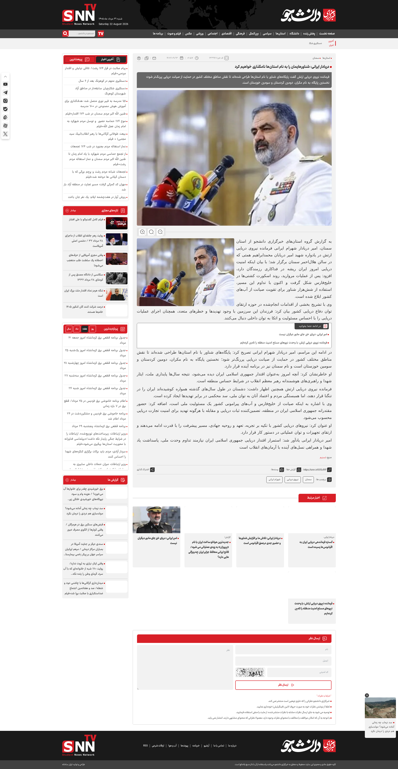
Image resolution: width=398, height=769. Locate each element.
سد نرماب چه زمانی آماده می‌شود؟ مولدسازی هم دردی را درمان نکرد (84, 511)
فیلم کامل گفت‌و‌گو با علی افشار (86, 219)
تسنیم (323, 457)
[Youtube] (5, 84)
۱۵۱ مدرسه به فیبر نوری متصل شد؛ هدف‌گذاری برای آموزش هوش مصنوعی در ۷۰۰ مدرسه (95, 104)
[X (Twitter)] (5, 134)
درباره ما (232, 745)
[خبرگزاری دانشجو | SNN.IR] (308, 15)
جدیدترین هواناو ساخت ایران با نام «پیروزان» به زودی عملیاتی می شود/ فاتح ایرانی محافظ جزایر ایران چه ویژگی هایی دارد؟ (208, 550)
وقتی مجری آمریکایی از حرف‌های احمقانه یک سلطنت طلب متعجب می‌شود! (85, 260)
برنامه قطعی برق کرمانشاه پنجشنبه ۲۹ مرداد (99, 426)
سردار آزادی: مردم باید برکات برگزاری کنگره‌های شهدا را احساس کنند (95, 454)
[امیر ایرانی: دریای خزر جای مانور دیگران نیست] (156, 519)
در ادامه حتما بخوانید (310, 326)
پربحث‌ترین (76, 59)
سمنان (316, 58)
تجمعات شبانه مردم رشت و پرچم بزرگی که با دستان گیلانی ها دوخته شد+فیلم (99, 174)
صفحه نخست (327, 34)
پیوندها (184, 745)
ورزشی (200, 34)
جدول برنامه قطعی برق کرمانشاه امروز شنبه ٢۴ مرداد (97, 391)
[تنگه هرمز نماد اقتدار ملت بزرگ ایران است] (116, 294)
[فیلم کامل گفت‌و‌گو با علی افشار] (116, 223)
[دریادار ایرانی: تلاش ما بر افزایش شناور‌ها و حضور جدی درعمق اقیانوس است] (260, 519)
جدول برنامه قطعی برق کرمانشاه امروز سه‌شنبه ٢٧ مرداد (95, 378)
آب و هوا (172, 745)
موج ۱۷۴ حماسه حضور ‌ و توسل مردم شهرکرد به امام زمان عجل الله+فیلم (96, 124)
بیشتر (70, 211)
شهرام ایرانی (274, 479)
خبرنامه (196, 745)
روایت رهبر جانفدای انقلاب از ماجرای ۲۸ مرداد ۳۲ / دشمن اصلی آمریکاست (84, 241)
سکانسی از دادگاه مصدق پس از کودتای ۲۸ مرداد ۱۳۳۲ (86, 277)
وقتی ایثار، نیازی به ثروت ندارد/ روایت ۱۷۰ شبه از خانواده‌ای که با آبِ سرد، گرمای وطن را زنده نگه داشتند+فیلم (83, 569)
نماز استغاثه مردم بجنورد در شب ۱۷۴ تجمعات (98, 146)
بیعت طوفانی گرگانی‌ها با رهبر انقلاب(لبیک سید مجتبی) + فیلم (97, 136)
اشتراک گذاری (143, 469)
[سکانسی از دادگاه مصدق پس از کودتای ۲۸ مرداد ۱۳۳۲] (116, 278)
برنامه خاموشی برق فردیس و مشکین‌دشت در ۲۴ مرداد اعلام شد (96, 416)
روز (92, 329)
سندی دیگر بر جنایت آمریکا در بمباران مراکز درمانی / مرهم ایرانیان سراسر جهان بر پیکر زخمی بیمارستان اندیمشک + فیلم (83, 549)
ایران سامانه (67, 765)
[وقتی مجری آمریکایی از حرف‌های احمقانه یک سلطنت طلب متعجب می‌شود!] (116, 259)
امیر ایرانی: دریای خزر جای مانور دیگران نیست (303, 334)
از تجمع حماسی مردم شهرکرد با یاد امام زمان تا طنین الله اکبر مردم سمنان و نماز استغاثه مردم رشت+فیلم (97, 159)
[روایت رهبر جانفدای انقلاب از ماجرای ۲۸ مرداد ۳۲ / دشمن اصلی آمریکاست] (116, 239)
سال (69, 329)
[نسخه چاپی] (139, 58)
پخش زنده (309, 34)
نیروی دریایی (292, 479)
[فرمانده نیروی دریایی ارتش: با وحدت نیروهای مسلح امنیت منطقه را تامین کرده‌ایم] (312, 585)
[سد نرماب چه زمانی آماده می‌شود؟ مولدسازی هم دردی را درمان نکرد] (116, 512)
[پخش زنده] (101, 33)
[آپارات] (5, 125)
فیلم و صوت (174, 34)
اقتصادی (227, 34)
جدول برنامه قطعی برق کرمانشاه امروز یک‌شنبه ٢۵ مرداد (95, 353)
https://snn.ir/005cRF (314, 469)
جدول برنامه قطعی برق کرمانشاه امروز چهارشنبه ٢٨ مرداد (95, 366)
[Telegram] (5, 92)
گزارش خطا (291, 470)
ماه (76, 329)
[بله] (5, 109)
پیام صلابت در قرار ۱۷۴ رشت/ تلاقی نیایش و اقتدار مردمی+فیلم (95, 71)
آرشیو (206, 745)
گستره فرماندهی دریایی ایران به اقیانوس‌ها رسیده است (316, 545)
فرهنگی (240, 34)
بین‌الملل (254, 34)
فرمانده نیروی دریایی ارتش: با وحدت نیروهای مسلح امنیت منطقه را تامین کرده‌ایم (283, 342)
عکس (188, 34)
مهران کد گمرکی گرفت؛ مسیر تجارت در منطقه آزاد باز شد (95, 187)
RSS (145, 745)
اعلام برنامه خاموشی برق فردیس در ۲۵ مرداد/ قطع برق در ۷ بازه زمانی (95, 404)
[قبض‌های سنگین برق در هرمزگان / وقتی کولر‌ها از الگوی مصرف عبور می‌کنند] (116, 528)
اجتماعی (212, 34)
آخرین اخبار (107, 59)
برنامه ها (158, 34)
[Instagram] (5, 100)
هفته (85, 329)
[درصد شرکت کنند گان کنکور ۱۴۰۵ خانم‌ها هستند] (116, 310)
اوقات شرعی (158, 745)
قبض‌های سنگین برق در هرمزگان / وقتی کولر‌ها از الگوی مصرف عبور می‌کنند (84, 530)
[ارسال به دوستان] (154, 58)
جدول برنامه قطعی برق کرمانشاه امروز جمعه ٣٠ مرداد (97, 340)
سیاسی (267, 34)
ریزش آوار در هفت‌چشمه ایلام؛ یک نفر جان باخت (97, 197)
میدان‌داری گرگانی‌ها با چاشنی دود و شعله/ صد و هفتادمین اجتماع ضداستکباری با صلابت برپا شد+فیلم (83, 588)
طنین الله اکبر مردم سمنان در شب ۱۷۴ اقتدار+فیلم (96, 114)
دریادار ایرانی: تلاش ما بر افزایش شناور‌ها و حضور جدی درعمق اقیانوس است (260, 541)
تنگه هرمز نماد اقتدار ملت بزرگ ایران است (83, 293)
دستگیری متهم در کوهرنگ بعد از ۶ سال (102, 81)
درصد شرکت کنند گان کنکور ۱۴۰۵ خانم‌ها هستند (84, 309)
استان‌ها (280, 34)
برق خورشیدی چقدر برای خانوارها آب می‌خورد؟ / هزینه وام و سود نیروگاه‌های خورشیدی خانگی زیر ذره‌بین (83, 494)
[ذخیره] (146, 58)
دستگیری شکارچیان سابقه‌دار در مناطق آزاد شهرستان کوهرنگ (294, 43)
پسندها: (274, 469)
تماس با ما (219, 745)
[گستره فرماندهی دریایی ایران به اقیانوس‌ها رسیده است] (312, 519)
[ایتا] (5, 117)
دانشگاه (294, 34)
